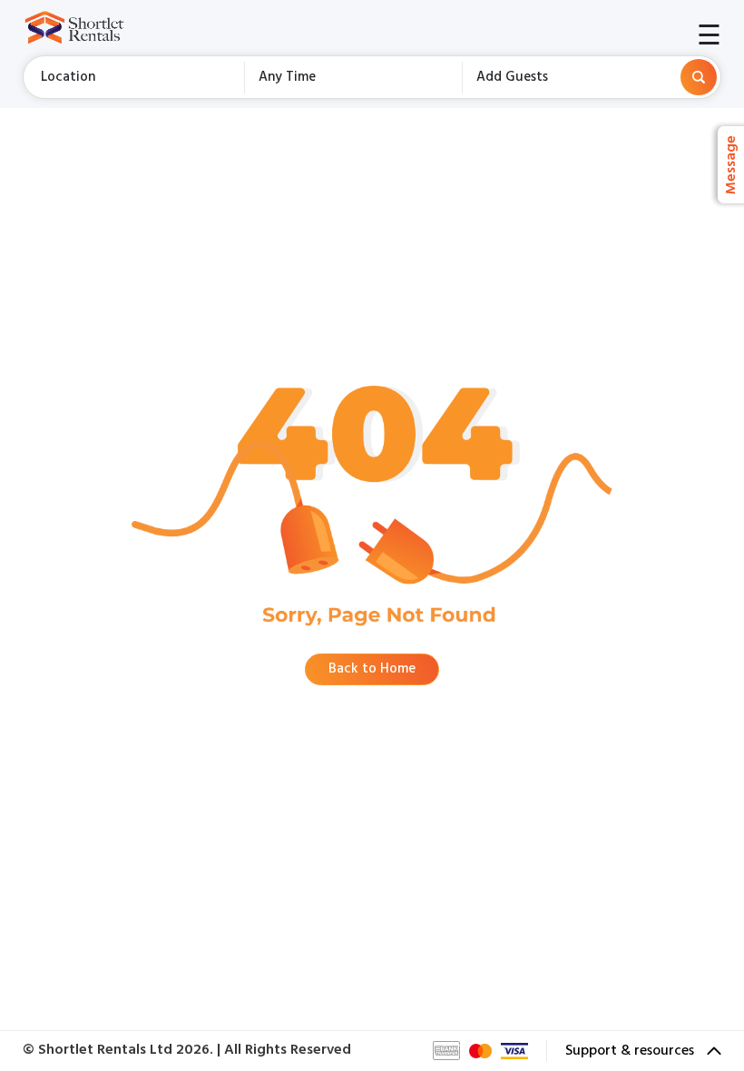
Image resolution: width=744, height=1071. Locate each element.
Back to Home (372, 669)
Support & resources (631, 1051)
